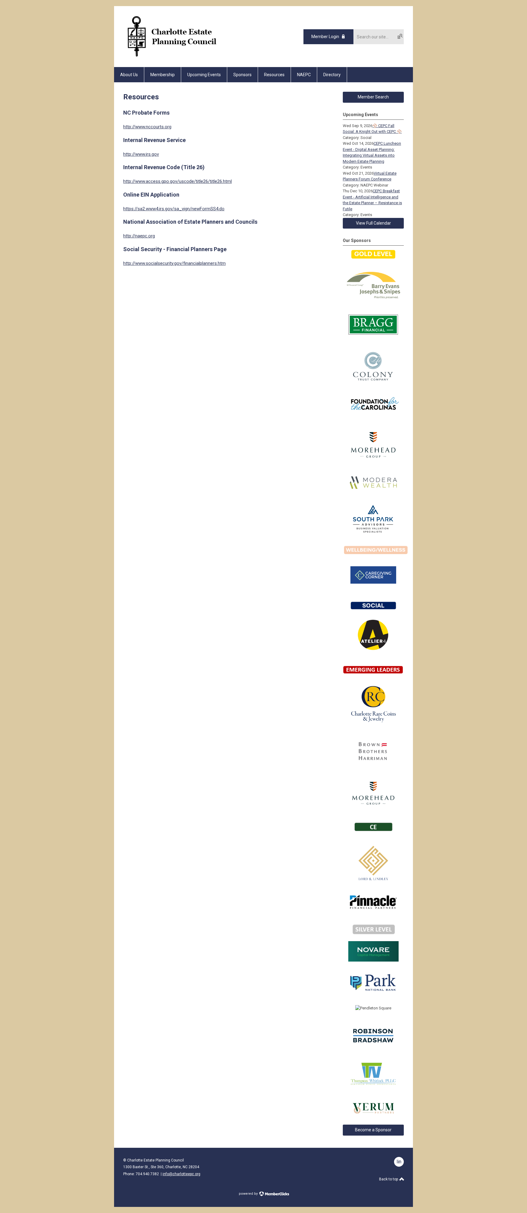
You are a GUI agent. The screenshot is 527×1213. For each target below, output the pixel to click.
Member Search (373, 96)
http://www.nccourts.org (147, 127)
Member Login (325, 36)
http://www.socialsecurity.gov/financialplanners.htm (174, 263)
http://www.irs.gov (141, 154)
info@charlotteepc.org (181, 1174)
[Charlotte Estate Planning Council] (171, 56)
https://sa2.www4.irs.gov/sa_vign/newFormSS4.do (173, 209)
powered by (249, 1194)
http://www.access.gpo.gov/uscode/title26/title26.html (177, 181)
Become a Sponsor (373, 1129)
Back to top (389, 1179)
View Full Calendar (373, 223)
